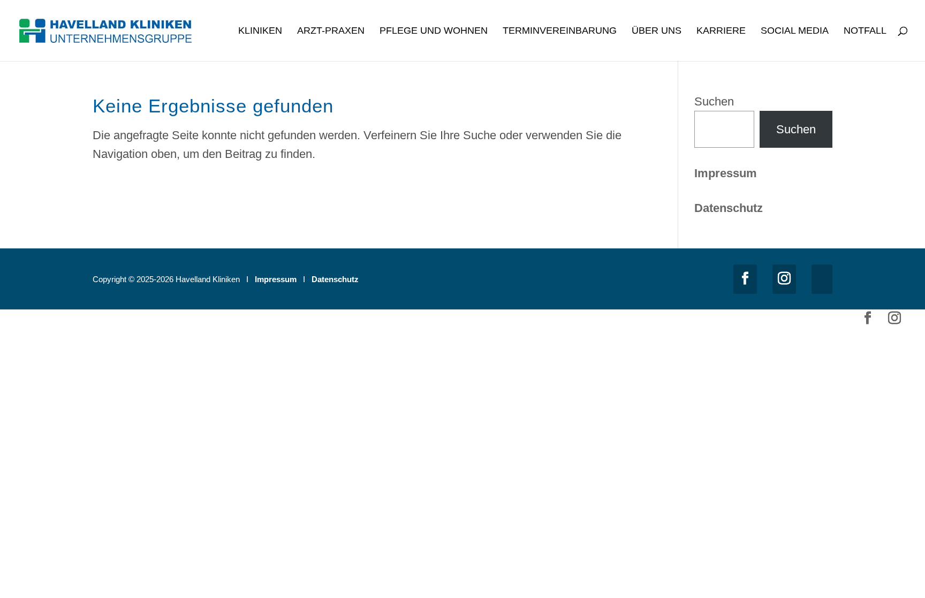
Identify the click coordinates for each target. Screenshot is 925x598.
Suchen (714, 101)
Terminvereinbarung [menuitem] (560, 31)
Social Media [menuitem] (795, 31)
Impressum (725, 173)
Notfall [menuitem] (865, 31)
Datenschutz (335, 279)
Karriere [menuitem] (721, 31)
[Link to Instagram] (784, 279)
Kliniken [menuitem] (260, 31)
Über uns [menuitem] (656, 31)
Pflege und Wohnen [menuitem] (434, 31)
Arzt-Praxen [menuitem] (331, 31)
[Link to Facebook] (745, 279)
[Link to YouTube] (822, 279)
